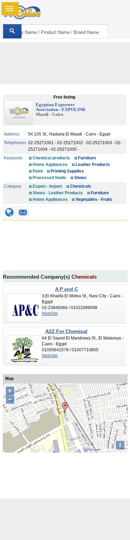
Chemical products (51, 158)
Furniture (87, 158)
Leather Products (93, 164)
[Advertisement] (65, 519)
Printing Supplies (67, 171)
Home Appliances (50, 164)
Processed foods (49, 177)
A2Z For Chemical (66, 331)
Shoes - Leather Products (58, 192)
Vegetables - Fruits (94, 199)
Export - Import (47, 186)
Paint (38, 171)
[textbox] (55, 31)
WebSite (50, 313)
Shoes (80, 177)
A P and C (66, 289)
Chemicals (80, 186)
